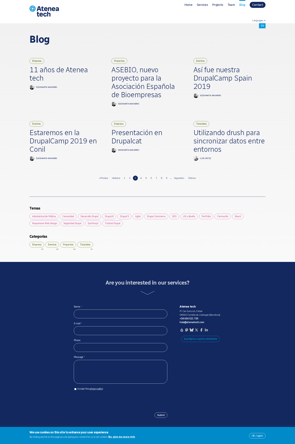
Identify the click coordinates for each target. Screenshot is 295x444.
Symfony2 (93, 223)
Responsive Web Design (44, 223)
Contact (257, 5)
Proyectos (119, 60)
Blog (242, 5)
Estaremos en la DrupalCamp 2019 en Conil (63, 140)
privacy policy (96, 388)
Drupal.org (182, 330)
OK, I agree (257, 435)
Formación (222, 216)
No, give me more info (121, 436)
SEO (174, 216)
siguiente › (179, 178)
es (262, 35)
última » (192, 178)
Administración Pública (44, 216)
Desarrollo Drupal (89, 216)
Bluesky (191, 330)
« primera (103, 178)
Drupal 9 (124, 216)
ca (262, 25)
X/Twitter (196, 330)
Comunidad (68, 216)
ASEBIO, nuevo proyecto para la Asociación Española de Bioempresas (143, 82)
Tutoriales (201, 123)
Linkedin (206, 330)
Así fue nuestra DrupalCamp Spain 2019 (222, 78)
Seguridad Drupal (72, 223)
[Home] (74, 12)
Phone (77, 340)
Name (78, 306)
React (238, 216)
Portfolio (206, 216)
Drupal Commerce (156, 216)
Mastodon (187, 330)
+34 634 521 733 (189, 318)
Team (231, 5)
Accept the (90, 388)
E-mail (78, 323)
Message (79, 357)
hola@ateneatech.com (192, 322)
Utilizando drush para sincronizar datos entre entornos (229, 140)
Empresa (36, 60)
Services (202, 5)
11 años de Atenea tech (59, 74)
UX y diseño (189, 216)
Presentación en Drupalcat (136, 136)
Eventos (200, 60)
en (262, 30)
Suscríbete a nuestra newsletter (200, 338)
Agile (137, 216)
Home (188, 5)
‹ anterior (116, 178)
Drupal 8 (109, 216)
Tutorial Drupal (112, 223)
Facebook (201, 330)
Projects (217, 5)
